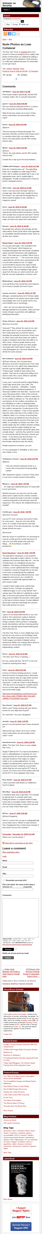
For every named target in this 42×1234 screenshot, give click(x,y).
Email (4, 867)
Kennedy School (31, 1022)
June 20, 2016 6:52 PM (29, 459)
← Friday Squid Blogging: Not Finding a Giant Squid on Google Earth (11, 972)
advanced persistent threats (14, 1137)
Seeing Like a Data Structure (14, 1092)
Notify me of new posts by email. (15, 953)
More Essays (8, 1110)
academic (13, 1133)
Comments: (7, 895)
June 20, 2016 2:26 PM (23, 243)
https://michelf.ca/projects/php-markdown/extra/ (17, 944)
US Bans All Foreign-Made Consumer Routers (20, 1049)
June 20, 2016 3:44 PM (25, 321)
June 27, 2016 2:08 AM (18, 813)
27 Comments (33, 71)
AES (12, 1140)
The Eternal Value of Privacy (14, 1103)
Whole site (24, 24)
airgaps (14, 1142)
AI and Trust (8, 1097)
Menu (6, 10)
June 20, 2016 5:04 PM (24, 359)
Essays (15, 24)
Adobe (30, 1135)
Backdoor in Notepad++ (12, 1055)
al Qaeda (21, 1142)
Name (4, 860)
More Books (8, 1199)
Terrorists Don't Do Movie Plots (15, 1106)
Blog (7, 24)
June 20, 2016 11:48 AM (19, 226)
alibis (14, 1144)
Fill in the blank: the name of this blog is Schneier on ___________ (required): (18, 886)
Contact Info (8, 1034)
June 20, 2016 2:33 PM (23, 281)
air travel (7, 1142)
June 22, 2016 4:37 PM (22, 780)
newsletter (24, 1020)
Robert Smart (7, 243)
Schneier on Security (9, 4)
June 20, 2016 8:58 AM (18, 104)
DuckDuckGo (16, 19)
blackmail (16, 69)
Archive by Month (10, 1120)
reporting (24, 52)
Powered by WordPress (10, 984)
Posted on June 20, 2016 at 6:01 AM (14, 71)
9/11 (14, 1131)
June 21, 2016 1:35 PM (19, 721)
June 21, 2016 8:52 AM (17, 670)
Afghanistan (19, 1140)
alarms (28, 1142)
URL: (4, 874)
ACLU (17, 1135)
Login (4, 856)
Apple (6, 1148)
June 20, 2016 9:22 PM (16, 612)
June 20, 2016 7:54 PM (26, 553)
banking (9, 69)
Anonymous (16, 1146)
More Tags (7, 1152)
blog (33, 1018)
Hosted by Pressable (26, 984)
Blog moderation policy (11, 852)
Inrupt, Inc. (17, 1026)
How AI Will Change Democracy (15, 1089)
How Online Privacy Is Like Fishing (16, 1086)
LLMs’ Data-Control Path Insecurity (16, 1095)
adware (6, 1140)
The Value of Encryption (12, 1100)
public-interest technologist (17, 1014)
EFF (18, 1024)
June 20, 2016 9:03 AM (17, 124)
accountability (9, 1135)
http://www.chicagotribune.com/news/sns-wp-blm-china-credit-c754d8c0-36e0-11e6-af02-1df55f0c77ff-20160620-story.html (19, 696)
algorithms (7, 1144)
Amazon (21, 1144)
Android (28, 1144)
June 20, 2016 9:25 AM (18, 148)
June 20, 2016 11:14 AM (22, 188)
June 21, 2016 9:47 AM (22, 705)
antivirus (26, 1146)
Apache (33, 1146)
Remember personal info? (16, 880)
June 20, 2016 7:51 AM (21, 92)
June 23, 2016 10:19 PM (21, 792)
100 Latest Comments (12, 1123)
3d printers (7, 1131)
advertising (29, 1137)
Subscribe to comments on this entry (19, 843)
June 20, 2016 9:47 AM (30, 166)
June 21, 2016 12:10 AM (18, 654)
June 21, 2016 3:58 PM (26, 742)
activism (24, 1135)
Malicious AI (8, 1052)
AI (26, 1140)
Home (4, 39)
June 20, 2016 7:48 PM (22, 512)
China (22, 69)
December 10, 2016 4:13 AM (24, 834)
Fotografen (6, 834)
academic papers (24, 1133)
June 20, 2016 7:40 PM (20, 484)
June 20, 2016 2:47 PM (27, 293)
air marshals (32, 1140)
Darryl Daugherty (9, 553)
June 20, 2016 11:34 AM (17, 207)
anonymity (7, 1146)
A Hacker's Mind (23, 1131)
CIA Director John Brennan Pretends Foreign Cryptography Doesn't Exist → (31, 972)
